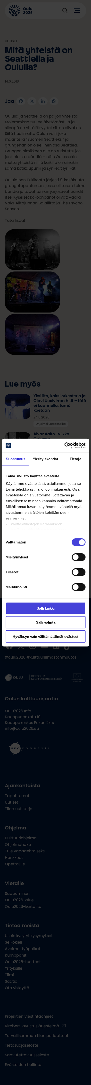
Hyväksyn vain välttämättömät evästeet (45, 636)
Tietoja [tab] (75, 459)
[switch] (78, 557)
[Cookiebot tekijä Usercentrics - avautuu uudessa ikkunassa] (64, 445)
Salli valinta (45, 622)
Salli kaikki (46, 608)
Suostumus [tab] (15, 459)
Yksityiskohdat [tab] (45, 459)
